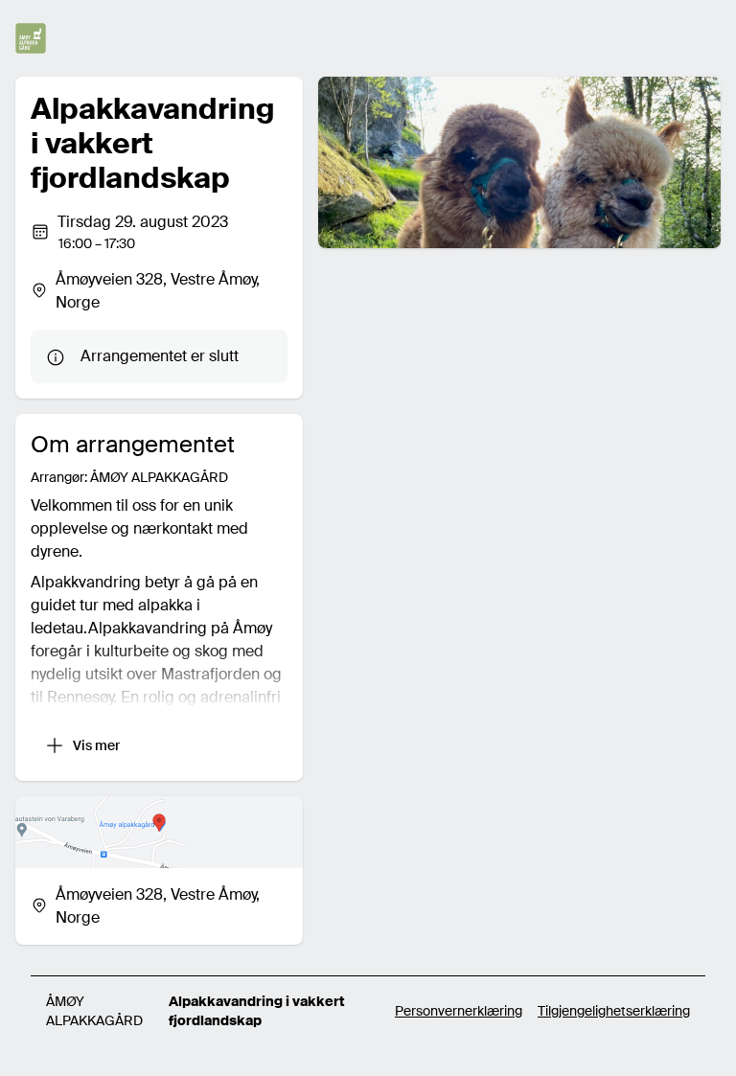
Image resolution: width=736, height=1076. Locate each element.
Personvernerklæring (458, 1010)
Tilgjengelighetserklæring (614, 1010)
